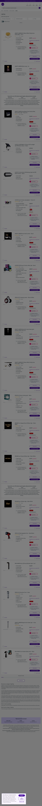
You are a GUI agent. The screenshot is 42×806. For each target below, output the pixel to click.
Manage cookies (21, 801)
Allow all (21, 795)
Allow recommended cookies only (22, 799)
